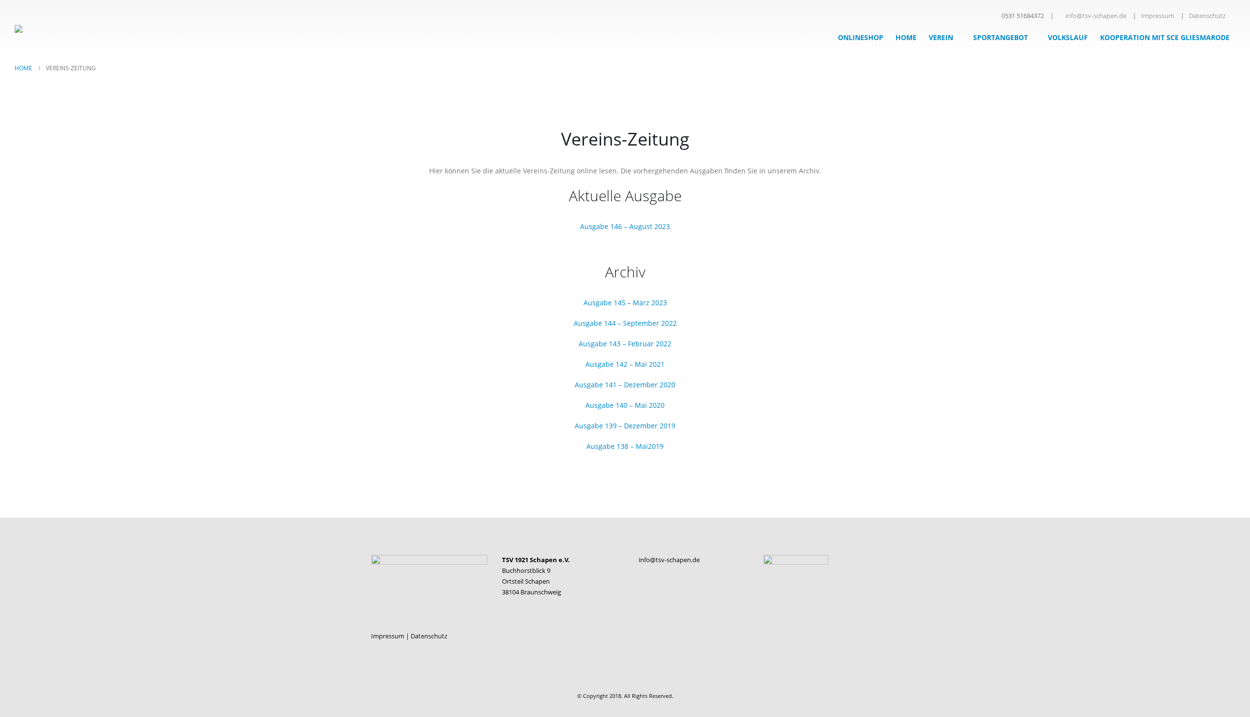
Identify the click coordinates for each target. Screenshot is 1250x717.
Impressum (1157, 16)
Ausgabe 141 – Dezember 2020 (625, 384)
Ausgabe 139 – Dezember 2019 (625, 425)
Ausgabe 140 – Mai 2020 (625, 405)
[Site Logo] (46, 29)
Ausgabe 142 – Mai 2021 (625, 364)
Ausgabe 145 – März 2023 (625, 302)
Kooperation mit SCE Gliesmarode (1164, 37)
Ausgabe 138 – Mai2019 (625, 446)
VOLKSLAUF (1068, 37)
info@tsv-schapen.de (1095, 16)
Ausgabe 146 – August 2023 (625, 226)
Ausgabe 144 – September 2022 (625, 323)
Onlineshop (860, 37)
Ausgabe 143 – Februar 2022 (625, 343)
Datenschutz (1207, 16)
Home (906, 37)
